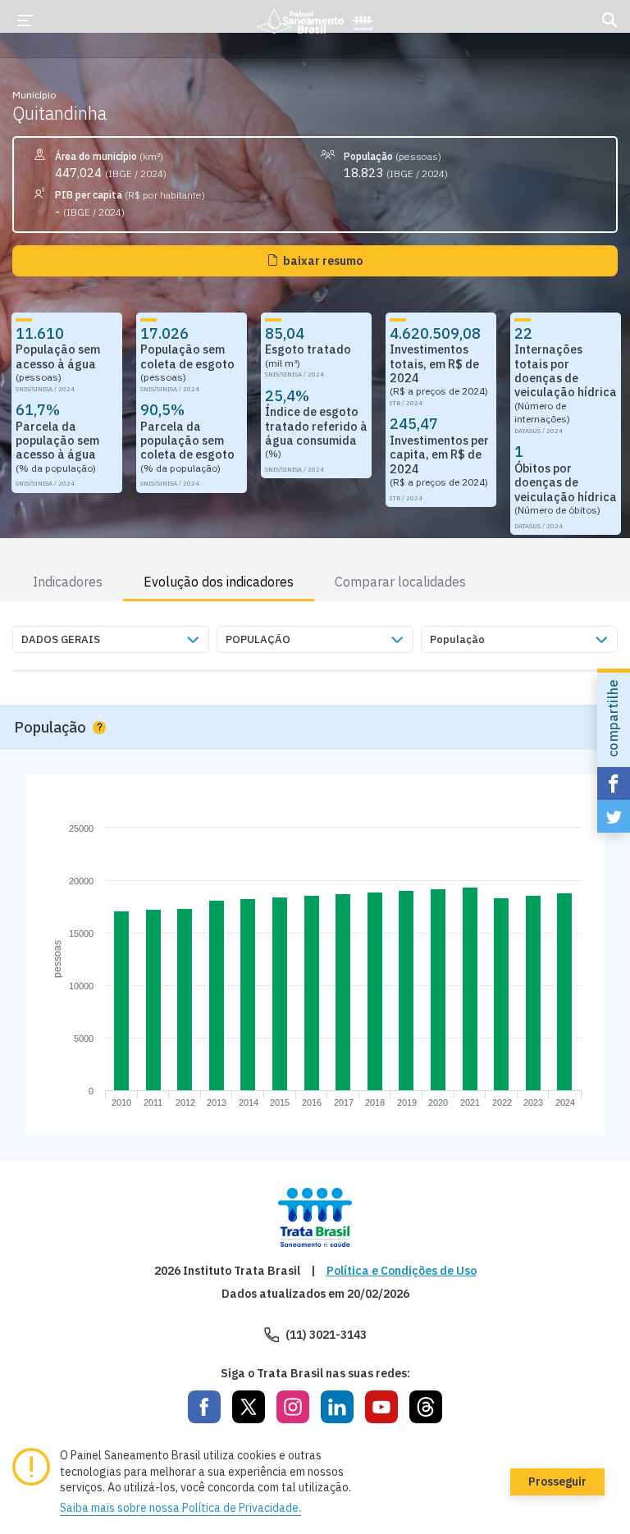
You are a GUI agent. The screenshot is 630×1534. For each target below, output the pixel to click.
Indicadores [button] (68, 581)
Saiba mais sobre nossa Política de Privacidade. (180, 1507)
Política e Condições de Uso (401, 1271)
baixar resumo (323, 260)
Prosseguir (557, 1481)
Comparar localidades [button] (400, 581)
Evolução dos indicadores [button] (219, 581)
